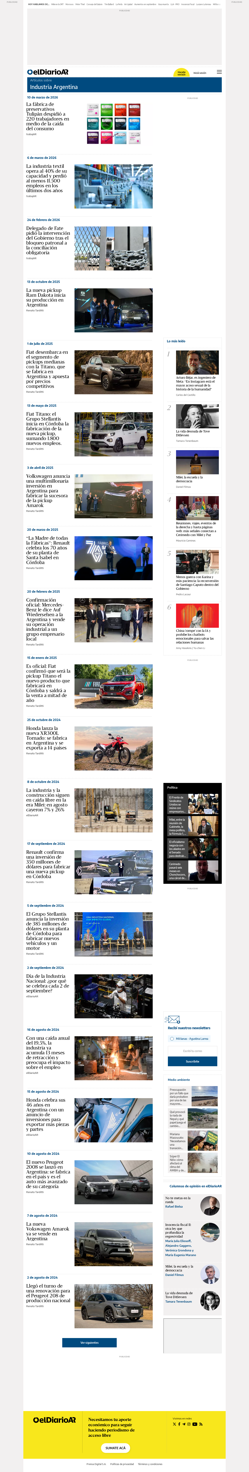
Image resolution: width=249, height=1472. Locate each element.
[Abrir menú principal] (219, 72)
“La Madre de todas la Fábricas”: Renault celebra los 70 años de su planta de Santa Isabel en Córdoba (48, 550)
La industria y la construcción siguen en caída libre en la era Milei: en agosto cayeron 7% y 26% (48, 800)
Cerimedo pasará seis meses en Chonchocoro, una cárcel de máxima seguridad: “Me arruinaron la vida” (177, 871)
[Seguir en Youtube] (194, 1424)
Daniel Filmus (183, 486)
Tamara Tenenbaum (187, 440)
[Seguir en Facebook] (179, 1424)
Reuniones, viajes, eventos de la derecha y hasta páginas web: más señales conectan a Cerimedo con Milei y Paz (196, 529)
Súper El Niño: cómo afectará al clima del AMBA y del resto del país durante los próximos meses (177, 1163)
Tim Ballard (109, 4)
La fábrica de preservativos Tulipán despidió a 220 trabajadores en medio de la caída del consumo (47, 116)
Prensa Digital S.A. (96, 1464)
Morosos (70, 4)
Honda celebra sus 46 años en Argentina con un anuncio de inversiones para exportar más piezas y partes (47, 1114)
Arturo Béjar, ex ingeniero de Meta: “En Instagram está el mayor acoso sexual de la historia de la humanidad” (196, 383)
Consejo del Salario (95, 4)
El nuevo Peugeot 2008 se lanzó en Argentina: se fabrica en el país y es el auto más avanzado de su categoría (48, 1174)
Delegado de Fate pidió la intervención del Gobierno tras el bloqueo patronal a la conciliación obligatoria (48, 240)
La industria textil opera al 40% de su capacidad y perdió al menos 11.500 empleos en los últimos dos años (46, 178)
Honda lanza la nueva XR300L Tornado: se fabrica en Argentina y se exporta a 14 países (46, 738)
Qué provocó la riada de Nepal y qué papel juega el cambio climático (178, 1119)
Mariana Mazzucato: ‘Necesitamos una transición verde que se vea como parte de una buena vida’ (177, 1141)
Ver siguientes (90, 1342)
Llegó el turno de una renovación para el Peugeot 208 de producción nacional (48, 1293)
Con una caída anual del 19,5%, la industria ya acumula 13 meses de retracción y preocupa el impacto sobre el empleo (48, 1052)
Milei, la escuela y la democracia (189, 479)
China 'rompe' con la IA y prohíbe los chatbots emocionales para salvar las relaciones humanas (195, 636)
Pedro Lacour (183, 594)
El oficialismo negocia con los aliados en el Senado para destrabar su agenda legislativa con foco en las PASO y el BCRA (177, 849)
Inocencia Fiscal (187, 4)
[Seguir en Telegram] (183, 1424)
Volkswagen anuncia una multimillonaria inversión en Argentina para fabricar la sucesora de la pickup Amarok (48, 490)
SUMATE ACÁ (115, 1448)
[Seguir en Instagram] (188, 1424)
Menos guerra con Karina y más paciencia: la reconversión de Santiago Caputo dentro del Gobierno (197, 583)
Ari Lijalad (128, 4)
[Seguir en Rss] (201, 1424)
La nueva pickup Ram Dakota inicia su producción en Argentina (46, 297)
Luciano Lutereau (203, 4)
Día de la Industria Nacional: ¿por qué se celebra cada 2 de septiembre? (47, 983)
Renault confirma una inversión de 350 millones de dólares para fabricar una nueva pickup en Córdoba (48, 864)
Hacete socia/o (181, 73)
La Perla (119, 4)
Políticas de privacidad (122, 1464)
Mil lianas (217, 4)
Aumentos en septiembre (145, 4)
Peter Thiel (80, 4)
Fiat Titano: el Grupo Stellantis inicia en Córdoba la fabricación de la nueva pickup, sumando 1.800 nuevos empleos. (47, 428)
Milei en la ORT (57, 4)
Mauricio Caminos (186, 540)
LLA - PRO (175, 4)
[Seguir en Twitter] (174, 1424)
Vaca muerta (163, 4)
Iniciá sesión (200, 73)
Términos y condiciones (150, 1464)
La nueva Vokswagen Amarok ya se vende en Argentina (47, 1231)
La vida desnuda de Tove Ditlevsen (193, 433)
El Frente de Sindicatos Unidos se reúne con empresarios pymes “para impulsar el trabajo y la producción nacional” (176, 804)
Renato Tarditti (35, 310)
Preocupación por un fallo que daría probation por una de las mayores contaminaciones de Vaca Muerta (180, 1097)
